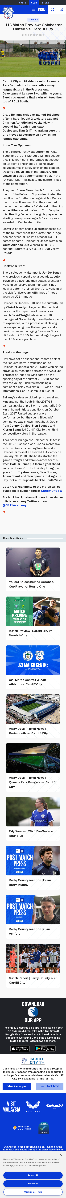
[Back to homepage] (8, 12)
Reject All (33, 1184)
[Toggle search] (52, 9)
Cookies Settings (33, 1192)
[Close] (61, 1155)
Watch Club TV (50, 1086)
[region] (33, 1174)
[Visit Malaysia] (11, 1106)
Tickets (21, 2)
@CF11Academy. (15, 505)
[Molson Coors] (22, 1128)
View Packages (16, 1086)
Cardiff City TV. (51, 490)
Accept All (33, 1175)
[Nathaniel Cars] (54, 1106)
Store (45, 2)
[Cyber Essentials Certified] (44, 1128)
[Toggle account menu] (61, 9)
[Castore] (33, 1106)
